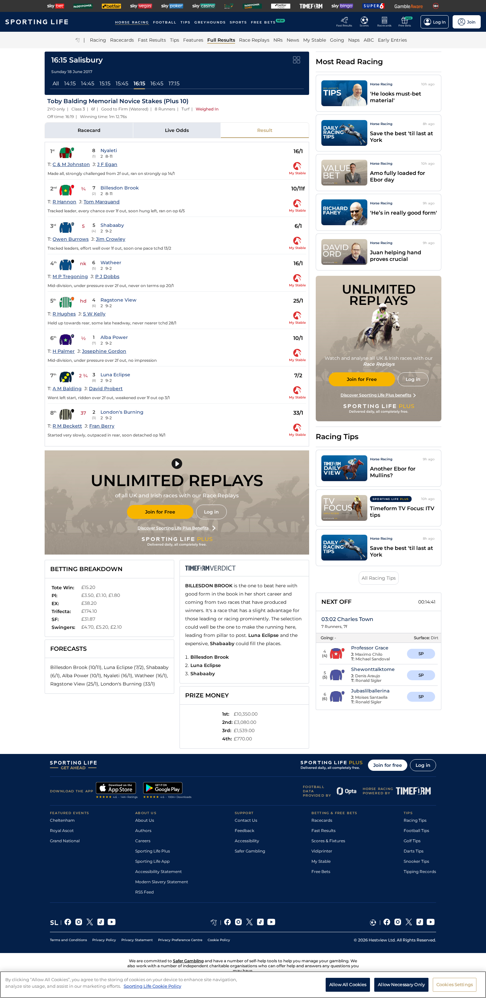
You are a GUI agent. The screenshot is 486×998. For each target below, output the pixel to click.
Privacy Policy (104, 940)
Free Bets (320, 871)
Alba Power (114, 337)
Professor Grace (369, 648)
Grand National (65, 840)
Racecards (321, 820)
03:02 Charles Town (347, 619)
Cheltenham (62, 820)
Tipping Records (420, 871)
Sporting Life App (152, 861)
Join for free (387, 765)
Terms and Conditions (68, 940)
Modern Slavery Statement (161, 881)
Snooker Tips (416, 861)
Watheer (111, 263)
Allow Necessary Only (401, 984)
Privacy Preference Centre (180, 940)
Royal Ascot (62, 830)
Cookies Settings (454, 984)
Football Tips (416, 830)
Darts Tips (414, 851)
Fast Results (323, 830)
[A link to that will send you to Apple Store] (117, 791)
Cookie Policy (219, 940)
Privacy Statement (137, 940)
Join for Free (160, 512)
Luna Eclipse (115, 375)
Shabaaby (112, 225)
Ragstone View (119, 300)
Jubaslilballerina (370, 691)
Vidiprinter (321, 851)
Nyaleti (109, 150)
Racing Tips (415, 820)
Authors (143, 830)
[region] (243, 984)
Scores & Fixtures (328, 840)
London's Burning (122, 412)
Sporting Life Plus (152, 851)
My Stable (321, 861)
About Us (144, 820)
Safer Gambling (250, 851)
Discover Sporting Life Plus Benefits (173, 527)
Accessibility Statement (158, 871)
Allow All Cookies (347, 984)
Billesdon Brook (120, 188)
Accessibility (247, 840)
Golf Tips (412, 840)
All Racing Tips (379, 578)
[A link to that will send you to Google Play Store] (167, 791)
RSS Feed (144, 892)
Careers (142, 840)
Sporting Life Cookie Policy (152, 985)
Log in (211, 512)
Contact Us (246, 820)
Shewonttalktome (373, 669)
